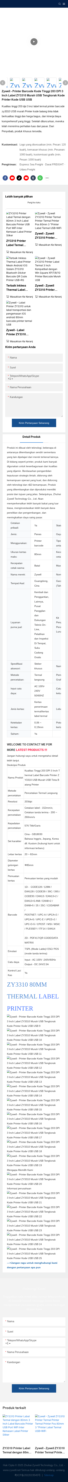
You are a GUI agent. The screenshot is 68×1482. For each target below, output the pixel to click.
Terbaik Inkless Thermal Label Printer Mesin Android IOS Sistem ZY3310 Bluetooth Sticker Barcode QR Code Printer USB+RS (19, 288)
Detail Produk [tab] (31, 436)
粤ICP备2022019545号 (27, 1475)
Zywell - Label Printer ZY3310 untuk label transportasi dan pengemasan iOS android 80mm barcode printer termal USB (17, 332)
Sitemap (48, 1475)
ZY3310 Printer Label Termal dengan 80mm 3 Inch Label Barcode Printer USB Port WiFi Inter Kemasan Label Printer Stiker (19, 243)
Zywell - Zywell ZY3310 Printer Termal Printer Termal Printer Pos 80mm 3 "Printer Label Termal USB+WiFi (47, 236)
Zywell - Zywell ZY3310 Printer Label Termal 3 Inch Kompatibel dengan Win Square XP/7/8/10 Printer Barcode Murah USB (48, 288)
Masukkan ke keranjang (23, 252)
